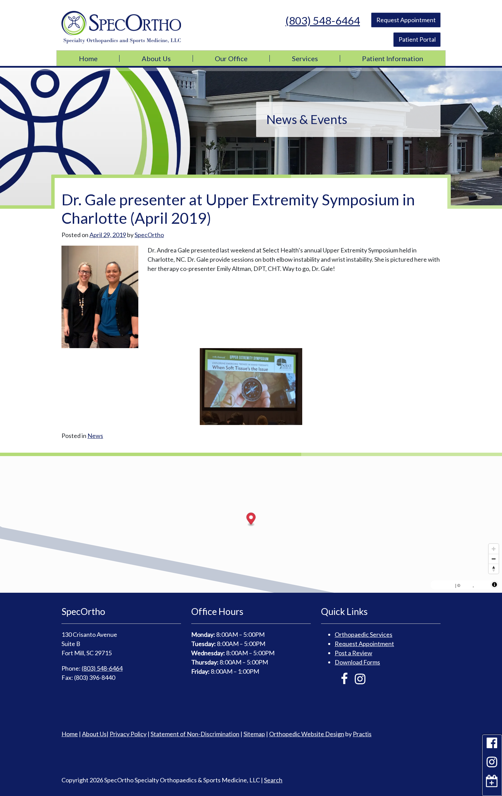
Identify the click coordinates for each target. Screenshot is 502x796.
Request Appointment (406, 20)
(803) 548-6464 (322, 20)
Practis (362, 734)
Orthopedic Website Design (306, 734)
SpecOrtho (149, 234)
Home (88, 58)
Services (305, 58)
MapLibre (443, 584)
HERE (482, 584)
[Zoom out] (494, 559)
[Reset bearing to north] (494, 569)
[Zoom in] (494, 549)
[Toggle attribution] (494, 584)
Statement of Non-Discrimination (195, 734)
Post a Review (353, 653)
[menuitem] (88, 58)
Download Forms (357, 662)
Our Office (231, 58)
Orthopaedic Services (363, 634)
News (95, 435)
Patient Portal (417, 39)
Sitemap (254, 734)
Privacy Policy (128, 734)
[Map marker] (251, 520)
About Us (156, 58)
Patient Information (392, 58)
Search (273, 780)
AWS (467, 584)
